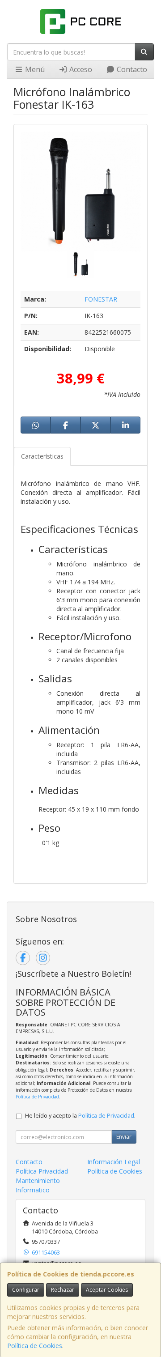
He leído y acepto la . (80, 1115)
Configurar (25, 1289)
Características (42, 456)
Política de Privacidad (37, 1096)
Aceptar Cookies (107, 1289)
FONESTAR (101, 299)
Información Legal (113, 1161)
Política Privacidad (42, 1171)
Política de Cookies (34, 1345)
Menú (34, 69)
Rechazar (62, 1289)
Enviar (123, 1136)
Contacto (131, 69)
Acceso (80, 69)
